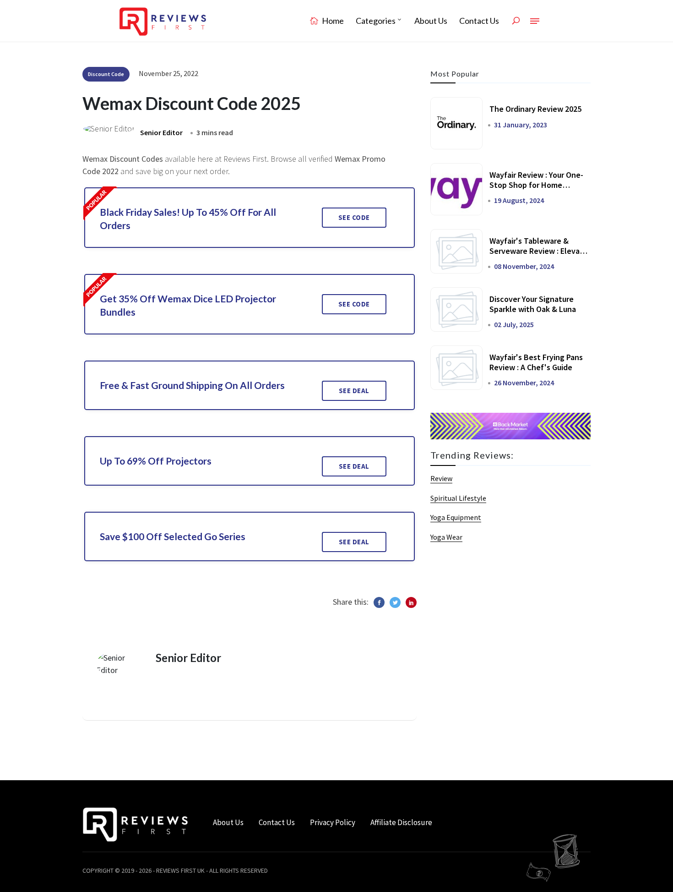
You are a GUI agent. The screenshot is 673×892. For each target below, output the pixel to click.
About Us (430, 21)
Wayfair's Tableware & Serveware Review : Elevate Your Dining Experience (538, 250)
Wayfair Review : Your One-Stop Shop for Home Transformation (536, 185)
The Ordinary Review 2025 (535, 109)
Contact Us (479, 21)
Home (332, 21)
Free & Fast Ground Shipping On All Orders (192, 385)
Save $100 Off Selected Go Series (172, 536)
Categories (376, 21)
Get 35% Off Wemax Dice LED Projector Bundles (188, 305)
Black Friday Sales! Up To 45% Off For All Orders (188, 218)
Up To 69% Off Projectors (156, 460)
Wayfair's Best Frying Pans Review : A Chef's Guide (536, 362)
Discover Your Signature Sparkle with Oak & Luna (532, 304)
